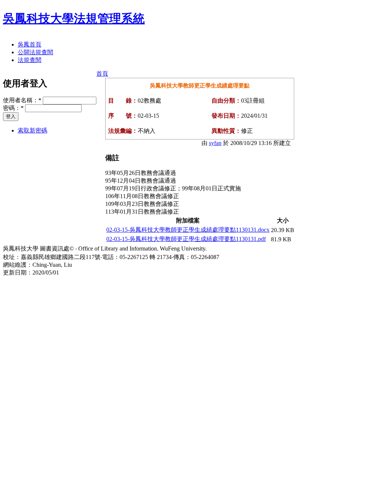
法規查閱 (29, 60)
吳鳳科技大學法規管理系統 (74, 18)
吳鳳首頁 (29, 44)
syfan (215, 143)
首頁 (102, 73)
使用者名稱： (22, 100)
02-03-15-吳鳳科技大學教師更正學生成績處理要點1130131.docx (187, 230)
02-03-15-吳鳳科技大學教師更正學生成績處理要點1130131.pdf (186, 239)
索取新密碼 (32, 130)
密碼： (13, 108)
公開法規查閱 (35, 52)
